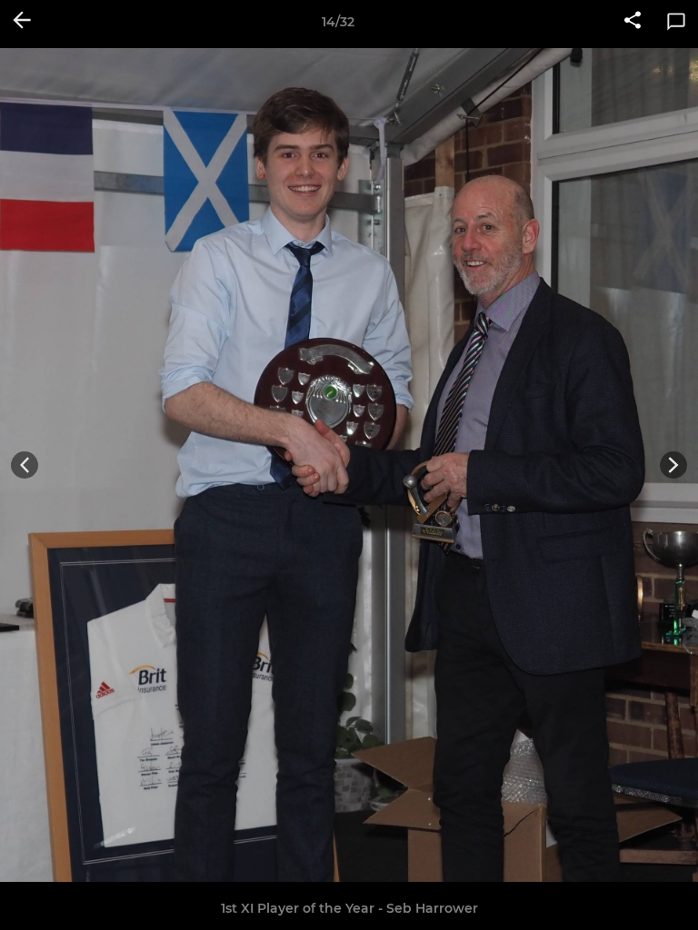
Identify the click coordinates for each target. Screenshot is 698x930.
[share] (632, 22)
